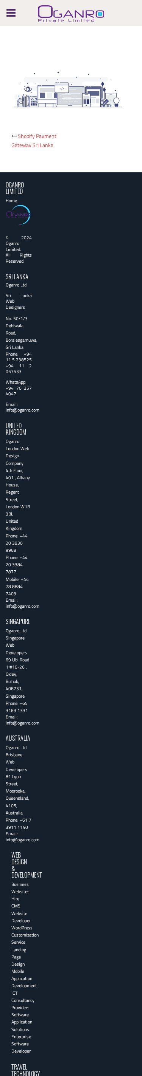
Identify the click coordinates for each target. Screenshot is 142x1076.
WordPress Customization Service (25, 935)
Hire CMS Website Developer (21, 909)
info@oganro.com (22, 409)
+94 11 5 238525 (19, 357)
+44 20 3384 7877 (17, 564)
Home (11, 200)
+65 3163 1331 (17, 707)
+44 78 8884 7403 (17, 586)
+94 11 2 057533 (19, 368)
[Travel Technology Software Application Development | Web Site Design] (71, 12)
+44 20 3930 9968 (17, 543)
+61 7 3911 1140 (18, 823)
